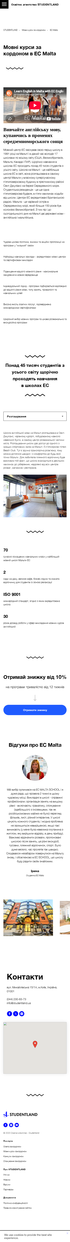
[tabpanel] (35, 474)
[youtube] (17, 1125)
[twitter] (15, 1013)
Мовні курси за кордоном (34, 30)
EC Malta (54, 30)
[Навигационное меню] (4, 4)
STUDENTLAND (10, 30)
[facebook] (9, 1013)
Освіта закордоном (12, 1146)
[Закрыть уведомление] (67, 1233)
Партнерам (8, 1189)
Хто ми (6, 1174)
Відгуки (6, 1184)
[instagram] (21, 1013)
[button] (35, 710)
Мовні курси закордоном (15, 1151)
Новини (6, 1179)
